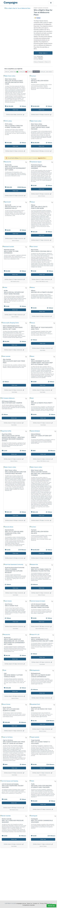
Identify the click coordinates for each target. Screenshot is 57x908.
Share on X (47, 61)
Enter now (15, 109)
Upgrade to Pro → (42, 158)
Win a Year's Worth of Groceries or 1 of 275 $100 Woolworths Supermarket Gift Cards (14, 641)
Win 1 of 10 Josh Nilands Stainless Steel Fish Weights (14, 533)
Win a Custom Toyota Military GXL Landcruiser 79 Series (40, 473)
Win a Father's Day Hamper (12, 403)
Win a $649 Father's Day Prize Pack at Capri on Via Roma (14, 742)
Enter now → (43, 53)
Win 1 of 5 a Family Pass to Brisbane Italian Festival (41, 570)
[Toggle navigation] (51, 2)
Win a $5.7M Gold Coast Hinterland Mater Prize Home (14, 82)
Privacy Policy (43, 903)
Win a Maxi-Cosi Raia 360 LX (41, 251)
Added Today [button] (14, 71)
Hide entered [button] (36, 71)
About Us (29, 903)
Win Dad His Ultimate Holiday (42, 292)
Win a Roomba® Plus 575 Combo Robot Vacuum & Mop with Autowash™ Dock (42, 362)
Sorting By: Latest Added (46, 71)
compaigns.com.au (21, 903)
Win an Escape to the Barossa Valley (13, 207)
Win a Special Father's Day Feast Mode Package (14, 293)
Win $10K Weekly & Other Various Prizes (13, 676)
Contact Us (36, 903)
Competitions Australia (29, 905)
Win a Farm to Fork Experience (11, 252)
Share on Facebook (38, 61)
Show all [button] (7, 71)
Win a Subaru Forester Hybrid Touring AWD (14, 126)
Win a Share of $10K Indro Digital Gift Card (13, 328)
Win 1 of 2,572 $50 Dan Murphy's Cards (11, 709)
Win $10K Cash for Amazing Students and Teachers (41, 786)
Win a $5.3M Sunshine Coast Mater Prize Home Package (40, 127)
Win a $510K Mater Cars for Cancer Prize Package (15, 472)
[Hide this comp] (26, 565)
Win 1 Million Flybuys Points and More (39, 207)
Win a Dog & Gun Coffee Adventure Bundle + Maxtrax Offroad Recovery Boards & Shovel (13, 438)
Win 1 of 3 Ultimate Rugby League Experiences (41, 676)
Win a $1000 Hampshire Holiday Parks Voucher (40, 606)
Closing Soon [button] (23, 71)
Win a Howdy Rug (11, 606)
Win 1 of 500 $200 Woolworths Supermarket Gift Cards (15, 168)
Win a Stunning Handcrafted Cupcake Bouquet (14, 570)
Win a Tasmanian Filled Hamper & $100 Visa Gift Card (42, 640)
